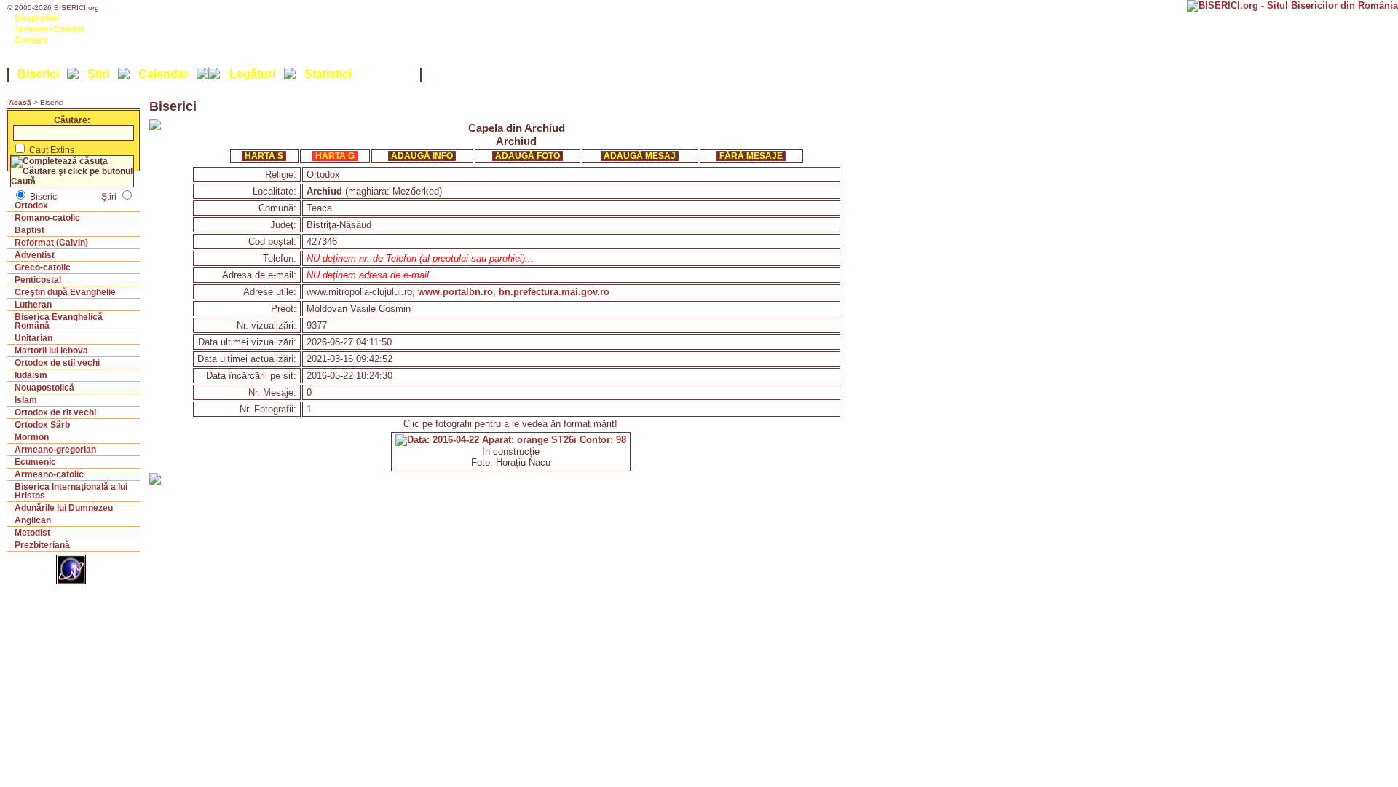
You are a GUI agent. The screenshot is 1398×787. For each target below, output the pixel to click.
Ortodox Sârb (42, 424)
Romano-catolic (47, 218)
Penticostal (38, 279)
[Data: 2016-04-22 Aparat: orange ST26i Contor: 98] (510, 439)
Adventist (35, 255)
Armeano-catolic (49, 474)
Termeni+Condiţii (49, 29)
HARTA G (335, 156)
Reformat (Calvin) (51, 242)
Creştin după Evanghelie (65, 292)
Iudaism (31, 375)
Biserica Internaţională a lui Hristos (71, 491)
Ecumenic (35, 462)
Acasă (20, 102)
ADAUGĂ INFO (422, 156)
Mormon (32, 437)
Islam (26, 400)
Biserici (38, 74)
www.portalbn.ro (455, 291)
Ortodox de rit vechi (55, 412)
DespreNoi (37, 18)
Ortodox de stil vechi (57, 363)
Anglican (33, 520)
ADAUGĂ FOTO (527, 156)
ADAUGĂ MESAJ (639, 156)
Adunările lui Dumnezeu (64, 508)
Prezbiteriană (42, 545)
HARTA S (263, 156)
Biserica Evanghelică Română (59, 321)
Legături (252, 74)
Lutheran (33, 304)
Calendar (163, 74)
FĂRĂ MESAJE (751, 156)
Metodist (32, 532)
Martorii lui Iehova (51, 350)
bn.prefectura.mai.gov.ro (554, 291)
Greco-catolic (43, 267)
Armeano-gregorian (55, 449)
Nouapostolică (44, 387)
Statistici (328, 74)
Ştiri (98, 74)
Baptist (29, 230)
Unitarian (33, 338)
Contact (31, 40)
